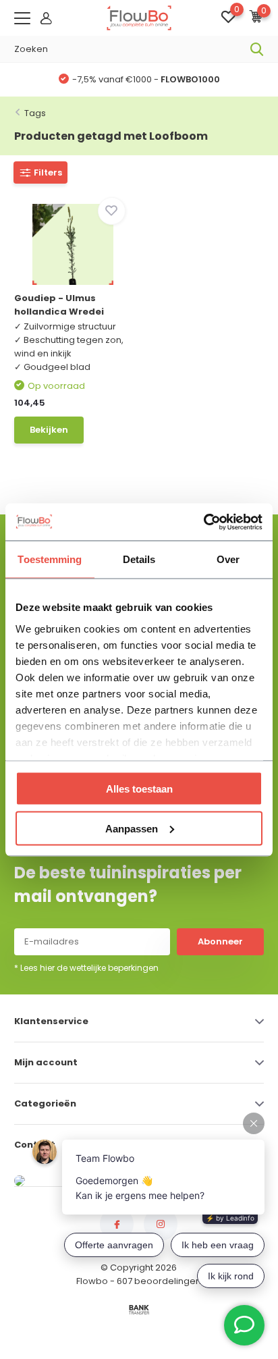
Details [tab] (139, 559)
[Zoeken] (257, 49)
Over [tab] (228, 559)
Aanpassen (131, 828)
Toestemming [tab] (50, 559)
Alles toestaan (139, 789)
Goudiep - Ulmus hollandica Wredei (59, 305)
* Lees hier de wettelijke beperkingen (86, 968)
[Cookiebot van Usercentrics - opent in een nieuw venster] (203, 522)
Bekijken (49, 429)
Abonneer (220, 941)
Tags (35, 113)
